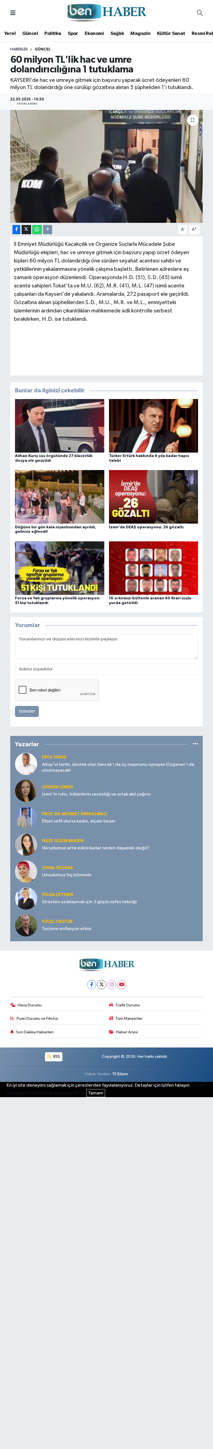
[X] (101, 984)
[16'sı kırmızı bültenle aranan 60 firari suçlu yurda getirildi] (153, 568)
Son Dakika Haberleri (35, 1032)
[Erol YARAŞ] (26, 763)
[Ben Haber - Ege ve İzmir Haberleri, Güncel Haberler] (106, 13)
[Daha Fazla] (47, 229)
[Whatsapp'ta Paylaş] (37, 229)
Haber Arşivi (127, 1032)
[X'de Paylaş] (26, 229)
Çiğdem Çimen (57, 787)
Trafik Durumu (127, 1005)
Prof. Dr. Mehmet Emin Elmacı (74, 814)
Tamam (95, 1093)
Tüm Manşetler (129, 1018)
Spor (73, 33)
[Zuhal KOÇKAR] (26, 871)
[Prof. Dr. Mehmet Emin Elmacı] (26, 817)
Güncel (30, 33)
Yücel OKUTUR (57, 922)
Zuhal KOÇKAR (57, 868)
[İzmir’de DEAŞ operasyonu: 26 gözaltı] (153, 496)
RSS (56, 1056)
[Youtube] (121, 984)
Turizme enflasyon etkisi (66, 929)
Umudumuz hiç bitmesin (67, 875)
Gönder (27, 711)
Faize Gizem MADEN (62, 841)
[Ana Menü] (13, 13)
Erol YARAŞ (54, 757)
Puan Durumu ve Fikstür (37, 1018)
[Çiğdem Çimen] (26, 790)
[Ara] (200, 13)
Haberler (19, 49)
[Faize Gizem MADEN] (26, 844)
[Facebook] (91, 984)
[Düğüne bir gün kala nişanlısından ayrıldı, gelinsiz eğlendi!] (59, 496)
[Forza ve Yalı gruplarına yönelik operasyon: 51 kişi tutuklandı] (59, 568)
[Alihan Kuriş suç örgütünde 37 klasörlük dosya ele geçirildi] (59, 425)
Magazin (140, 33)
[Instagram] (111, 984)
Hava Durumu (30, 1005)
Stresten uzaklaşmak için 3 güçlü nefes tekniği (89, 902)
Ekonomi (94, 33)
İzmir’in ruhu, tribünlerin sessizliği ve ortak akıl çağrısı (96, 794)
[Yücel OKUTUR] (26, 925)
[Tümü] (195, 744)
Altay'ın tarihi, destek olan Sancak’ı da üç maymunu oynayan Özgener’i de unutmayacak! (118, 767)
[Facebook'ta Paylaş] (16, 229)
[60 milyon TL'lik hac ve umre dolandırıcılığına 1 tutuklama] (106, 166)
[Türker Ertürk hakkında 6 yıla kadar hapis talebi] (153, 425)
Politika (52, 33)
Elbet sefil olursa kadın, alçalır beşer (78, 821)
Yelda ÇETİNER (57, 895)
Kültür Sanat (171, 33)
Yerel (10, 33)
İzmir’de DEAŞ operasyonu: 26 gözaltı (146, 527)
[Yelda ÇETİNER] (26, 898)
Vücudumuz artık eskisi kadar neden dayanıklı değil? (95, 848)
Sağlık (117, 33)
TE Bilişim (120, 1074)
